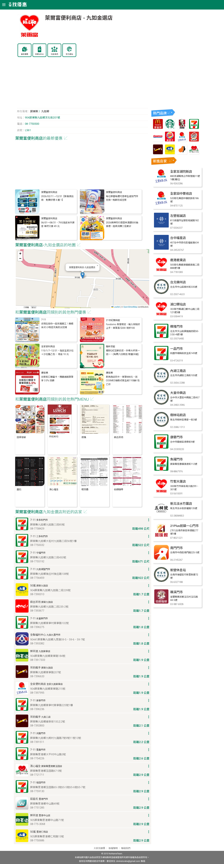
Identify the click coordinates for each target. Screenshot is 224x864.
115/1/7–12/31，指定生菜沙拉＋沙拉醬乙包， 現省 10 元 (57, 352)
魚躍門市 (176, 459)
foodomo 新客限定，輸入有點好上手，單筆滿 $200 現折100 (123, 326)
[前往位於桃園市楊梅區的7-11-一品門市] (161, 359)
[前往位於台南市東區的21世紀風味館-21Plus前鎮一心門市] (161, 536)
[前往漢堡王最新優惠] (170, 140)
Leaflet (116, 306)
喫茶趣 (84, 489)
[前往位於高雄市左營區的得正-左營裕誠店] (161, 226)
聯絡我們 (125, 848)
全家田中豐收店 (181, 193)
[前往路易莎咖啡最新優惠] (182, 153)
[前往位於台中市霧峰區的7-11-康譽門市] (161, 448)
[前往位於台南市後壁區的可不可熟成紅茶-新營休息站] (161, 581)
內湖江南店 (178, 371)
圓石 (19, 489)
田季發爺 (21, 437)
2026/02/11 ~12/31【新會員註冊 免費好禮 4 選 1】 (57, 198)
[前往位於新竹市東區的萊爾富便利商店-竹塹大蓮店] (161, 492)
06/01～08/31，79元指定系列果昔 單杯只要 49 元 (58, 224)
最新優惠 (24, 54)
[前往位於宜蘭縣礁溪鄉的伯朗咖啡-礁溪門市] (161, 603)
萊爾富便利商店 (49, 192)
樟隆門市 (176, 326)
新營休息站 (178, 570)
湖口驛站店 (178, 304)
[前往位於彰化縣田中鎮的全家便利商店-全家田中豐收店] (161, 204)
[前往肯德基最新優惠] (182, 128)
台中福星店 (178, 238)
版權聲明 (113, 848)
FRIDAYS (53, 436)
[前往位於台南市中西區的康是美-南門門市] (161, 558)
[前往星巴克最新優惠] (170, 128)
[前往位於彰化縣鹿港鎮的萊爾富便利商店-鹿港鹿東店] (161, 270)
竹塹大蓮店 (178, 481)
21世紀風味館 (113, 320)
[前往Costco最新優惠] (158, 140)
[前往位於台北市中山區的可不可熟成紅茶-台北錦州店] (161, 293)
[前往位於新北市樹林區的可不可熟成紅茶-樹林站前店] (161, 425)
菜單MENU (39, 54)
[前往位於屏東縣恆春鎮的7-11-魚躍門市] (161, 470)
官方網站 (69, 54)
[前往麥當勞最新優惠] (158, 128)
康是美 (44, 372)
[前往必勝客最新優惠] (194, 140)
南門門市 (176, 548)
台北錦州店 (178, 282)
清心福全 (53, 489)
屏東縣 (34, 111)
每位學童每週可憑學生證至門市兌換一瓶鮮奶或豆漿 (122, 198)
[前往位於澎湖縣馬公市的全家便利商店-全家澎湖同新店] (161, 182)
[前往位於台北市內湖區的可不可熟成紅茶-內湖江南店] (161, 381)
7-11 (43, 319)
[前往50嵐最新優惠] (170, 153)
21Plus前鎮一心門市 (184, 526)
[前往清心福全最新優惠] (194, 153)
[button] (83, 275)
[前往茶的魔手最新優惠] (158, 153)
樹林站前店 (178, 415)
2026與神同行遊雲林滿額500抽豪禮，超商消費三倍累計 (122, 224)
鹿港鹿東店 (178, 260)
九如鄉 (45, 111)
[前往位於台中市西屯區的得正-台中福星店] (161, 248)
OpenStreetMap (130, 306)
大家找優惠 (99, 848)
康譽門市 (176, 437)
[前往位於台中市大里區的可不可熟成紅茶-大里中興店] (161, 403)
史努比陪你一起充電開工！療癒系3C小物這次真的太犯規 (57, 325)
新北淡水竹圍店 (181, 504)
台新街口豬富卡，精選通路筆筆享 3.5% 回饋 (57, 379)
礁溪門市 (176, 592)
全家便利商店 (48, 346)
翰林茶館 (110, 346)
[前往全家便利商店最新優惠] (182, 140)
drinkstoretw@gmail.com (128, 861)
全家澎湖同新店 (181, 171)
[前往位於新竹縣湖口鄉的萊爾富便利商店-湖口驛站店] (161, 315)
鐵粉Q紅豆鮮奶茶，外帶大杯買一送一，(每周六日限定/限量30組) (123, 352)
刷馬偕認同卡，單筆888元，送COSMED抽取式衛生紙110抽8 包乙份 (123, 381)
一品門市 (176, 349)
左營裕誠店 (178, 216)
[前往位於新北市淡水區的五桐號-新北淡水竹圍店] (161, 514)
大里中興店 (178, 393)
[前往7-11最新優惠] (194, 128)
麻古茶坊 (118, 437)
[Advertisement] (82, 84)
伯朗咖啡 (118, 489)
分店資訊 (54, 54)
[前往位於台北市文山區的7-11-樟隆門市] (161, 337)
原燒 (83, 437)
